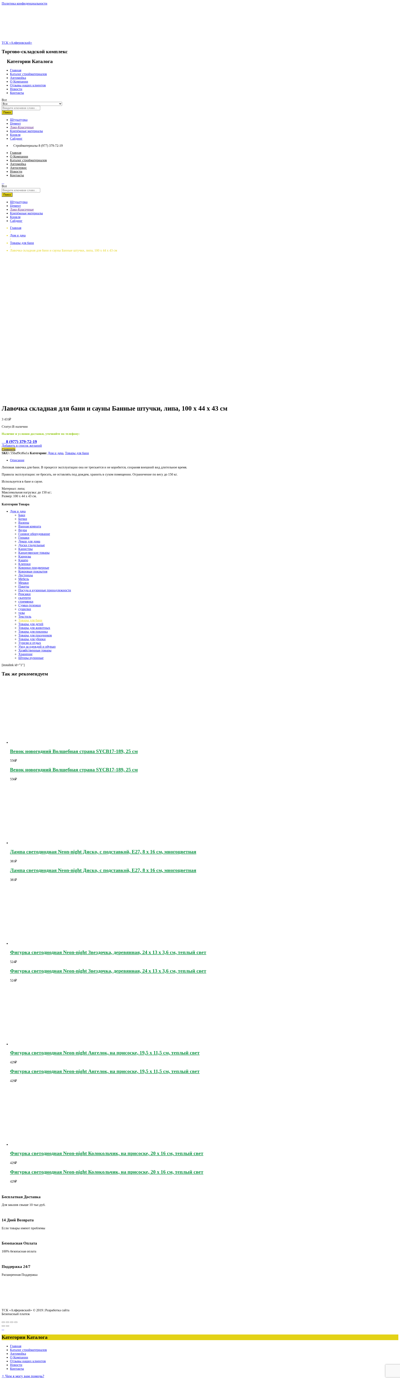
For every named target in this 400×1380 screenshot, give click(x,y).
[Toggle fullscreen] (11, 1322)
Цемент (15, 123)
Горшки (23, 537)
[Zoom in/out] (16, 1322)
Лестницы (25, 575)
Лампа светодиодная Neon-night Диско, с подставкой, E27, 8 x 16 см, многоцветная (103, 851)
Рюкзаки (24, 594)
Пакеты (23, 586)
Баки (21, 515)
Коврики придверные (33, 567)
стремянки (25, 601)
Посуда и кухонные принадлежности (44, 590)
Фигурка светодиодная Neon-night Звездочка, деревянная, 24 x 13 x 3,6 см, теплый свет (108, 952)
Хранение (25, 654)
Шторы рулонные (31, 658)
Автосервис (18, 167)
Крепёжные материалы (26, 131)
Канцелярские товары (34, 552)
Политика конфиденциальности (24, 3)
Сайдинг (16, 138)
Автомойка (18, 78)
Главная (15, 70)
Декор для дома (29, 541)
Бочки (22, 519)
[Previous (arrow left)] (3, 1326)
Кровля (15, 135)
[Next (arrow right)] (7, 1326)
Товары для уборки (32, 639)
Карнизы (24, 556)
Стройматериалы (25, 145)
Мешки (23, 582)
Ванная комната (29, 526)
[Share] (7, 1322)
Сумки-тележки (29, 605)
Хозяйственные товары (34, 650)
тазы (21, 613)
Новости (16, 89)
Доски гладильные (31, 545)
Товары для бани (77, 453)
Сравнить (8, 449)
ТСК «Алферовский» (17, 42)
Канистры (25, 549)
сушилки (24, 609)
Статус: (7, 426)
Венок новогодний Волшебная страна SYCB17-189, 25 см (74, 751)
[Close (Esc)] (3, 1322)
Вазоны (23, 522)
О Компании (19, 81)
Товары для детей (30, 624)
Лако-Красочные (22, 127)
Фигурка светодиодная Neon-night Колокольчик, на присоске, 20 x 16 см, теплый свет (106, 1153)
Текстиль (24, 616)
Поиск (7, 112)
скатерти (24, 598)
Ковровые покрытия (32, 571)
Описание (17, 460)
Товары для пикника (33, 631)
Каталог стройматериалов (28, 74)
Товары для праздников (35, 635)
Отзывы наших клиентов (28, 85)
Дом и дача (55, 453)
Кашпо (23, 560)
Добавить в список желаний (22, 445)
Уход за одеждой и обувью (37, 646)
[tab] (204, 460)
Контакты (17, 93)
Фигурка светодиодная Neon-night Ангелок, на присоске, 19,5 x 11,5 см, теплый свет (105, 1052)
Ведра (22, 530)
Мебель (23, 579)
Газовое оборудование (34, 534)
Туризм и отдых (29, 643)
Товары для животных (34, 628)
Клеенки (24, 564)
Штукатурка (19, 119)
